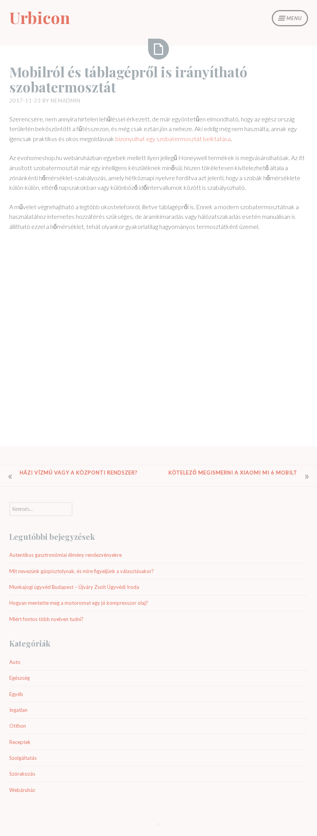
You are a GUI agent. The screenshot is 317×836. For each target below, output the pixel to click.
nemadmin (65, 100)
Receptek (20, 742)
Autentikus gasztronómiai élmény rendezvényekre (65, 555)
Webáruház (22, 790)
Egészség (19, 678)
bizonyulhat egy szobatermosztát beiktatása (173, 138)
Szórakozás (22, 774)
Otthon (17, 726)
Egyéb (16, 694)
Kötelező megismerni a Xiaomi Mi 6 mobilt (233, 472)
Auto (14, 662)
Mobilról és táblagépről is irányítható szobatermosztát (128, 79)
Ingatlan (18, 710)
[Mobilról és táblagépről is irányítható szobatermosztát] (158, 49)
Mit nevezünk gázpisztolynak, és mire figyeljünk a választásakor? (81, 571)
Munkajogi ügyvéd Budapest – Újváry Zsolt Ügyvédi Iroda (74, 587)
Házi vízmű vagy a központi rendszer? (79, 472)
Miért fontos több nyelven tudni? (46, 619)
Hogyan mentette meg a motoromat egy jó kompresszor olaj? (78, 603)
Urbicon (39, 17)
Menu (294, 18)
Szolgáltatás (23, 758)
